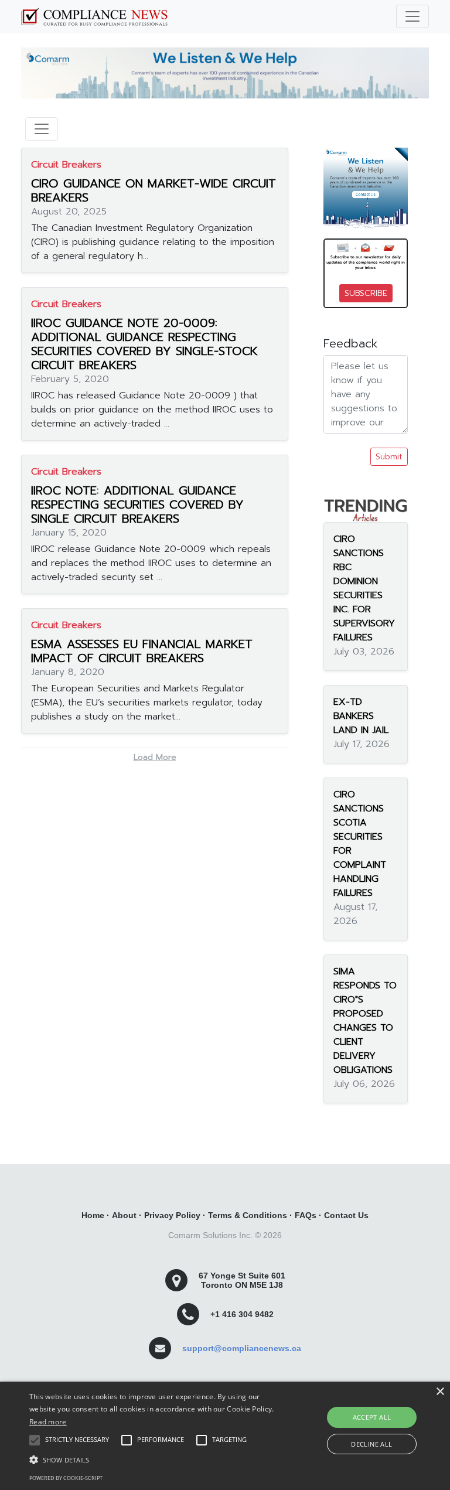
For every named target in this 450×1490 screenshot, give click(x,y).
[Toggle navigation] (412, 16)
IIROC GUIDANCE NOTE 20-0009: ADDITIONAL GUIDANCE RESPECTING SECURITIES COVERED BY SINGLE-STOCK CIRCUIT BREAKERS (144, 344)
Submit (389, 457)
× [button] (439, 1391)
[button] (156, 1459)
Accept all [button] (372, 1417)
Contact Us (346, 1215)
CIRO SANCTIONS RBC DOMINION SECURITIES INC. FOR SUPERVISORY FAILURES (364, 588)
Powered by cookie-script (66, 1478)
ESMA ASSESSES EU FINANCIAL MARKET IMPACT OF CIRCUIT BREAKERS (142, 651)
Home (92, 1215)
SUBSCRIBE (366, 293)
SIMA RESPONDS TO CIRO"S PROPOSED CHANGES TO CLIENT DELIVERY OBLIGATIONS (365, 1020)
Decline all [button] (371, 1444)
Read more (48, 1422)
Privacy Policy (172, 1215)
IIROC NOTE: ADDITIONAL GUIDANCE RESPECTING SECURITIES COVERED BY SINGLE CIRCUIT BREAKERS (137, 504)
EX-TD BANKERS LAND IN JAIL (360, 716)
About (124, 1215)
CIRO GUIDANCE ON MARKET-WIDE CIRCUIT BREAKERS (153, 190)
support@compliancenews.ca (241, 1348)
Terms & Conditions (247, 1215)
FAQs (305, 1215)
